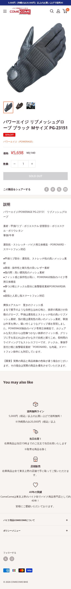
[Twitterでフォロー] (5, 558)
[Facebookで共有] (46, 189)
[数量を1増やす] (32, 163)
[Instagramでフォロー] (12, 558)
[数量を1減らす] (14, 163)
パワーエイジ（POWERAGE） (18, 141)
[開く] (52, 11)
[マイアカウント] (58, 11)
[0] (65, 11)
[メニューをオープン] (5, 11)
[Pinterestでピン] (53, 189)
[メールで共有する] (65, 189)
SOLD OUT (35, 176)
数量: (6, 163)
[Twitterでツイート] (59, 189)
